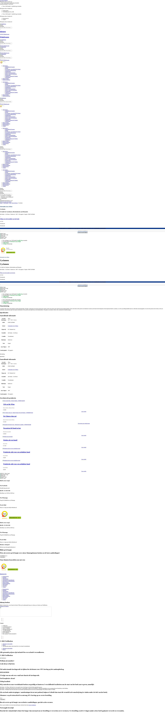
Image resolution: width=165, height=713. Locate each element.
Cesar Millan (5, 455)
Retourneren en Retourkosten (9, 581)
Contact (4, 126)
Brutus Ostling (5, 407)
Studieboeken (8, 71)
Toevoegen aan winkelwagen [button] (84, 423)
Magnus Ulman (11, 407)
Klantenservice (6, 124)
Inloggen (3, 31)
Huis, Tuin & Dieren (13, 203)
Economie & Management (10, 70)
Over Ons (5, 585)
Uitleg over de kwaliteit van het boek (9, 219)
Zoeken (1, 25)
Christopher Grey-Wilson (6, 206)
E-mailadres (2, 555)
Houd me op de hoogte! (82, 232)
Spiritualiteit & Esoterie (10, 67)
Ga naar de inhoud (4, 0)
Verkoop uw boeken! (4, 606)
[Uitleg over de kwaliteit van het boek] (0, 216)
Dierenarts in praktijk (7, 431)
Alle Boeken (5, 65)
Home (1, 203)
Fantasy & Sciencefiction (10, 72)
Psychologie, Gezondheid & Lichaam (12, 69)
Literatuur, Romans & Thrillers (11, 76)
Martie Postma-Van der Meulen (8, 419)
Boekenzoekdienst (6, 79)
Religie (6, 68)
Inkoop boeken (6, 78)
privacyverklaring (32, 705)
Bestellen (4, 577)
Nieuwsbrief (5, 584)
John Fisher (5, 443)
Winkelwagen (4, 37)
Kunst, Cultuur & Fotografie (11, 74)
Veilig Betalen (5, 578)
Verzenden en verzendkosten (8, 580)
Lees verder (83, 411)
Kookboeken (7, 75)
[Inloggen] (0, 28)
